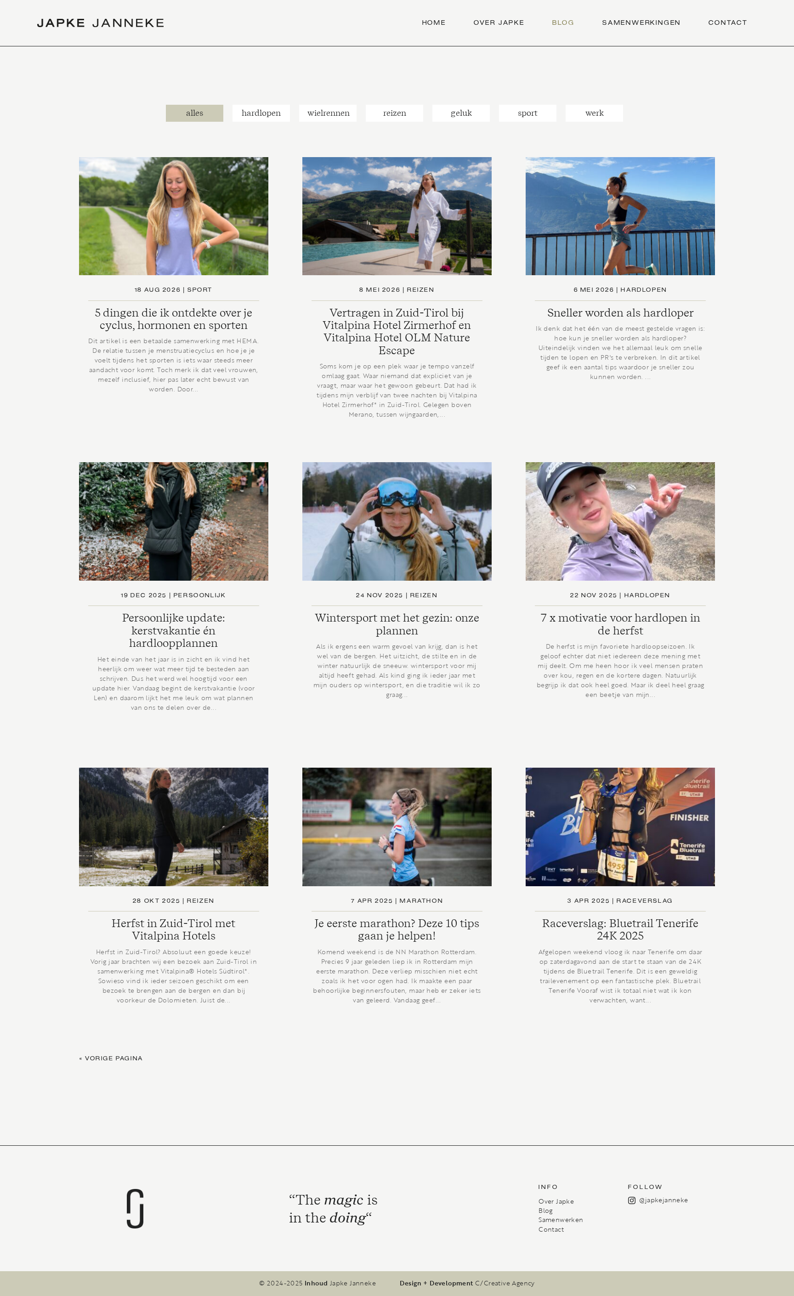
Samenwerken (561, 1219)
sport (528, 113)
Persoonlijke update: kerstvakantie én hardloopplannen (173, 630)
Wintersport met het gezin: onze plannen (397, 624)
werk (594, 113)
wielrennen (328, 113)
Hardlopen (644, 290)
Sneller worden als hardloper (620, 312)
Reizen (201, 901)
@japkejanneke (663, 1200)
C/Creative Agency (505, 1283)
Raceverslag (645, 901)
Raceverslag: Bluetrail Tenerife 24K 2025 (620, 929)
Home (434, 23)
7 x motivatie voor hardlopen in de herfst (620, 624)
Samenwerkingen (641, 23)
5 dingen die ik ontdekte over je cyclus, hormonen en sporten (173, 319)
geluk (461, 113)
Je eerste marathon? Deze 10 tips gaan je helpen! (396, 929)
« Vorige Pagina (111, 1059)
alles (194, 113)
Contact (728, 23)
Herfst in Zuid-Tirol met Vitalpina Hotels (173, 929)
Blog (563, 23)
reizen (394, 113)
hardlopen (261, 113)
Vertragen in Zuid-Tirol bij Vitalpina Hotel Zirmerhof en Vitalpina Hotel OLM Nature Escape (397, 331)
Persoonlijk (200, 596)
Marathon (421, 901)
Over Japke (499, 23)
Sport (200, 290)
